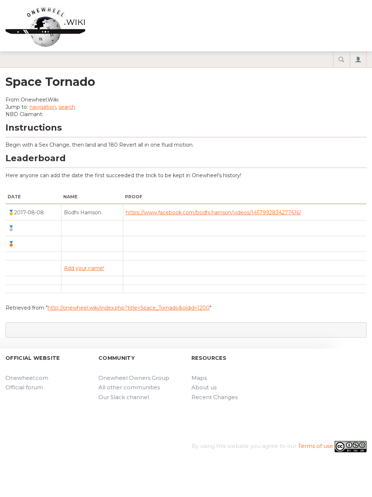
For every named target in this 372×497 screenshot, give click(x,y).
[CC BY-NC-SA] (351, 445)
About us (204, 387)
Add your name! (84, 268)
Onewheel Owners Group (133, 377)
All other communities (129, 387)
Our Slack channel (123, 397)
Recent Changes (214, 397)
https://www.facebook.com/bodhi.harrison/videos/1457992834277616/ (213, 212)
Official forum (24, 387)
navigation (42, 107)
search (66, 107)
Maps (199, 377)
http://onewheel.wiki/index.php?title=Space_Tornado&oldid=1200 (129, 308)
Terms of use (315, 445)
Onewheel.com (26, 377)
